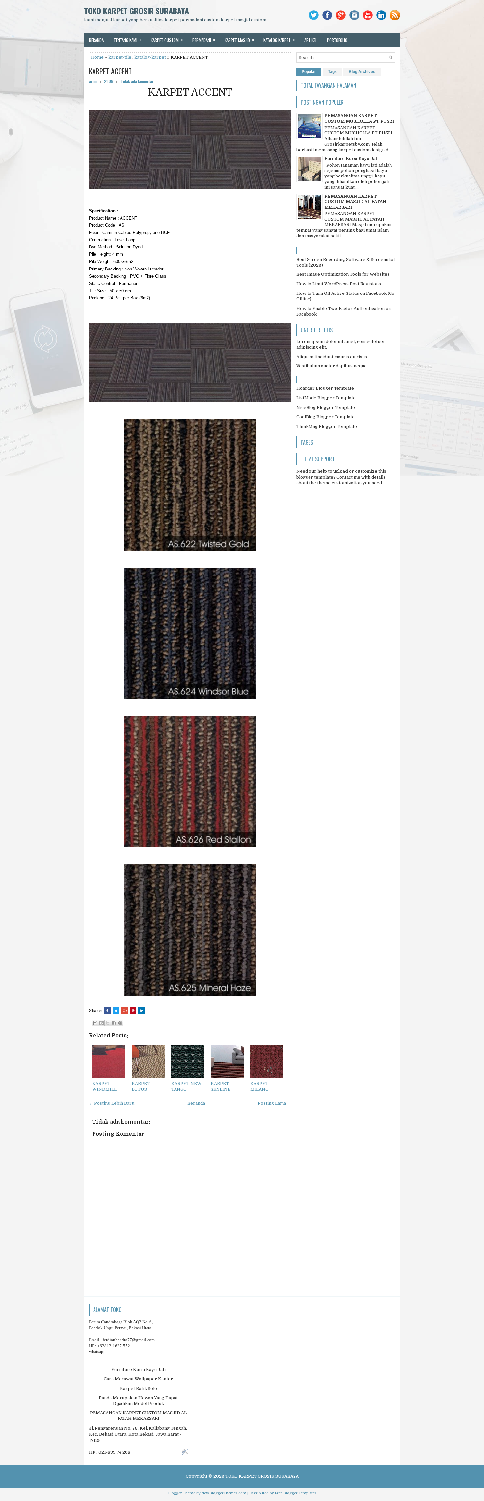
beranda (96, 40)
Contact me (348, 477)
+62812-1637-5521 (114, 1345)
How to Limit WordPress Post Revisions (338, 283)
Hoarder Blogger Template (325, 388)
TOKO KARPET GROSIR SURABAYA (136, 10)
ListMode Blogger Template (326, 397)
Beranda (196, 1103)
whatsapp (97, 1351)
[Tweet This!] (116, 1010)
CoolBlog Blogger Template (325, 416)
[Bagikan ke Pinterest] (120, 1023)
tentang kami (128, 39)
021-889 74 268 (114, 1452)
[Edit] (185, 1453)
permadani (203, 39)
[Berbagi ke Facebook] (114, 1023)
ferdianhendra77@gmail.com (129, 1339)
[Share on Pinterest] (133, 1010)
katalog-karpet (150, 57)
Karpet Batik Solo (138, 1388)
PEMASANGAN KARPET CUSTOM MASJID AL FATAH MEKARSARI (355, 202)
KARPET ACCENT (110, 71)
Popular (309, 71)
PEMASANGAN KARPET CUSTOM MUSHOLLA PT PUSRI (359, 118)
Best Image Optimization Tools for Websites (343, 274)
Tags (332, 71)
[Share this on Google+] (124, 1010)
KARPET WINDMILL (104, 1086)
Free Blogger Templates (295, 1493)
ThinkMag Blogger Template (326, 426)
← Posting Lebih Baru (111, 1103)
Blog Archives (362, 71)
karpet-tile (119, 57)
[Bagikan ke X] (107, 1023)
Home (97, 57)
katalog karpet (279, 39)
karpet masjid (239, 39)
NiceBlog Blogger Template (325, 407)
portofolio (337, 40)
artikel (310, 40)
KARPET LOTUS (141, 1086)
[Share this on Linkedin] (141, 1010)
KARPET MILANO (259, 1086)
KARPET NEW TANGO (186, 1086)
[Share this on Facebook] (107, 1010)
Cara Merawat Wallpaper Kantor (138, 1378)
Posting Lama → (274, 1103)
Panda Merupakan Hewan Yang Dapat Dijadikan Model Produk (138, 1400)
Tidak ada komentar (137, 81)
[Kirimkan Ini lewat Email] (95, 1023)
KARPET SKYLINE (220, 1086)
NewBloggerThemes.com (223, 1493)
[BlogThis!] (101, 1023)
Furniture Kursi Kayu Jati (351, 158)
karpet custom (167, 39)
